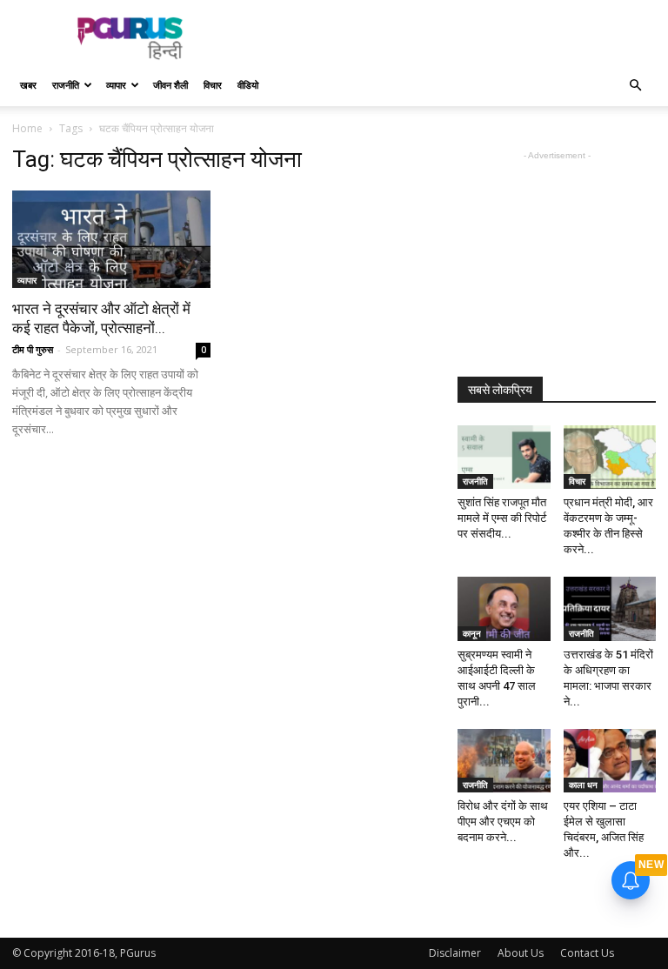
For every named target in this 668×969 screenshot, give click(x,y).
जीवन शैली (170, 84)
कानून (472, 633)
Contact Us (587, 953)
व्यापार (116, 84)
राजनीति (65, 84)
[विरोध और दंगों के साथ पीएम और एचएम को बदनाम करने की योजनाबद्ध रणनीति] (504, 760)
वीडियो (247, 84)
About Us (521, 953)
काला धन (583, 785)
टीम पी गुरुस (32, 349)
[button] (635, 85)
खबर (28, 84)
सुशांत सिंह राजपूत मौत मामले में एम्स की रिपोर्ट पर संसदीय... (502, 518)
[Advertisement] (451, 38)
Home (27, 128)
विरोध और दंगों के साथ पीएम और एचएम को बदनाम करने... (503, 821)
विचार (213, 84)
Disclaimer (455, 953)
